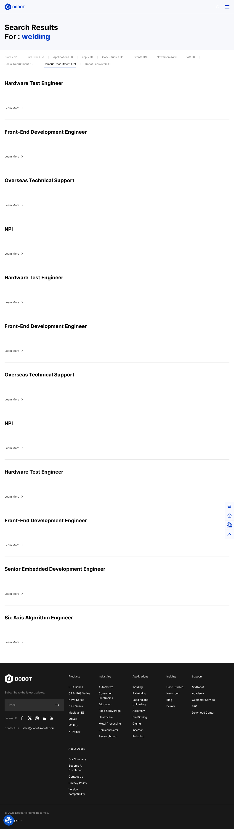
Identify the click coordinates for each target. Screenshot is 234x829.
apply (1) (87, 57)
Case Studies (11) (113, 57)
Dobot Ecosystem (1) (98, 64)
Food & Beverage (110, 710)
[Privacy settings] (8, 820)
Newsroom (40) (167, 57)
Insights (171, 676)
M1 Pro (73, 725)
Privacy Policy (78, 783)
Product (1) (12, 57)
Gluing (137, 723)
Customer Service (203, 699)
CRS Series (76, 706)
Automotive (106, 687)
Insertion (138, 730)
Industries (105, 676)
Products (74, 676)
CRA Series (76, 687)
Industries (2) (36, 57)
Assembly (139, 710)
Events (170, 706)
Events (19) (140, 57)
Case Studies (174, 687)
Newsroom (173, 693)
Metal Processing (110, 723)
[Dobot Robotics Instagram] (37, 718)
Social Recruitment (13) (20, 64)
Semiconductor (108, 730)
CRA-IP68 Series (79, 693)
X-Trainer (74, 731)
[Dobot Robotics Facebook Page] (21, 718)
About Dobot (77, 748)
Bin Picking (140, 717)
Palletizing (139, 693)
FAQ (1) (190, 57)
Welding (138, 687)
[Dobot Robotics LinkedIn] (44, 718)
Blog (169, 699)
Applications (140, 676)
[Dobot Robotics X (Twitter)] (29, 718)
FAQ (194, 706)
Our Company (77, 759)
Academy (198, 693)
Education (105, 704)
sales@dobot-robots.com (38, 728)
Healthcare (106, 717)
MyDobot (198, 687)
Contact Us (76, 776)
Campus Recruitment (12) (60, 64)
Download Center (203, 712)
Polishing (138, 736)
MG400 (74, 719)
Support (197, 676)
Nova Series (76, 699)
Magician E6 (76, 712)
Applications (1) (63, 57)
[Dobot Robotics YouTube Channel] (51, 718)
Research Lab (107, 736)
